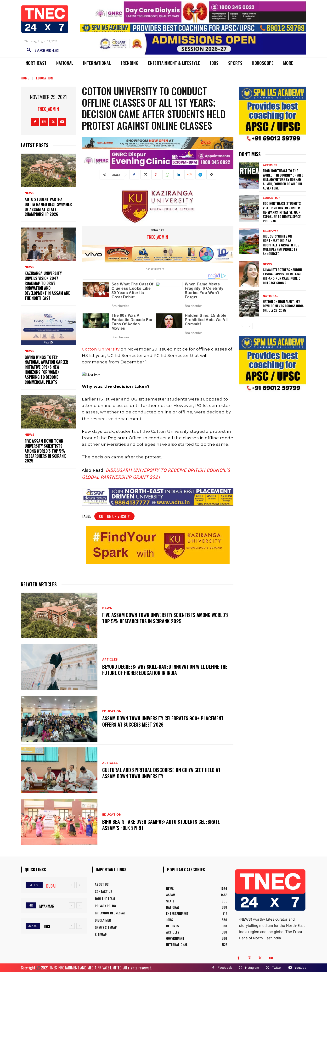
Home (25, 77)
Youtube (300, 967)
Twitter (277, 967)
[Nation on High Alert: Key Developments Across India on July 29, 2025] (249, 303)
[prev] (72, 885)
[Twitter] (53, 122)
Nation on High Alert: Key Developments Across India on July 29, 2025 (283, 305)
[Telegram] (200, 174)
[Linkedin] (178, 174)
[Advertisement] (163, 1005)
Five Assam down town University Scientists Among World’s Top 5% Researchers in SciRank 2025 (45, 451)
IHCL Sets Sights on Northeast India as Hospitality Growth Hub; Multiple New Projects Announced (281, 245)
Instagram (252, 967)
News (29, 193)
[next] (79, 885)
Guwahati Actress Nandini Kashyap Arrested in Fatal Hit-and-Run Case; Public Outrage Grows (282, 276)
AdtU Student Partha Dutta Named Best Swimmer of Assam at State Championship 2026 (48, 206)
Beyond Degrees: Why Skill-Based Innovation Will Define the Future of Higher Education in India (164, 669)
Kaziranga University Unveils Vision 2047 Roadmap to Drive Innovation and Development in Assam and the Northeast (47, 285)
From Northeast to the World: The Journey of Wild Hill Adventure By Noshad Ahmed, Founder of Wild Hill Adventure (283, 179)
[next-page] (250, 326)
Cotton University (101, 349)
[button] (41, 50)
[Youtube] (62, 122)
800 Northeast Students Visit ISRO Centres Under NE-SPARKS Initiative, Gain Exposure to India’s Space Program (282, 212)
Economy (270, 230)
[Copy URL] (211, 174)
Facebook (225, 967)
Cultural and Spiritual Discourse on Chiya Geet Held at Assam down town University (161, 773)
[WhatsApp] (167, 174)
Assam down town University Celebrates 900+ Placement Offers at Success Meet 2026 (163, 721)
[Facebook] (35, 122)
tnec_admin (48, 109)
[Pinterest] (156, 174)
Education (44, 77)
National (270, 296)
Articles (110, 659)
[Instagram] (44, 122)
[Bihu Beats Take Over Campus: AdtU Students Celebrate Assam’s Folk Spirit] (59, 822)
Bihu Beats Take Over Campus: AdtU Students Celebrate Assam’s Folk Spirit (161, 824)
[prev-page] (242, 326)
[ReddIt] (189, 174)
